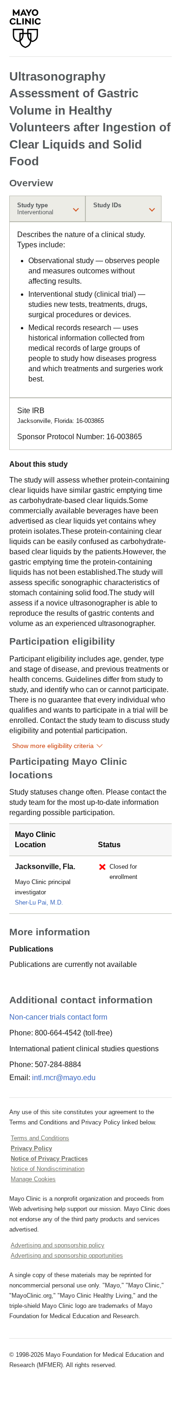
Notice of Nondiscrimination (47, 1168)
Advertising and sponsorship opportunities (67, 1255)
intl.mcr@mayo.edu (64, 1078)
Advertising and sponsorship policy (57, 1245)
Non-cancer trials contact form (58, 1017)
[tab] (47, 209)
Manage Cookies (33, 1179)
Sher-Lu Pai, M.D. (39, 902)
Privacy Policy (31, 1148)
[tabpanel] (90, 310)
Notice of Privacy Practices (49, 1158)
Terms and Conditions (40, 1138)
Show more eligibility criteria (53, 745)
